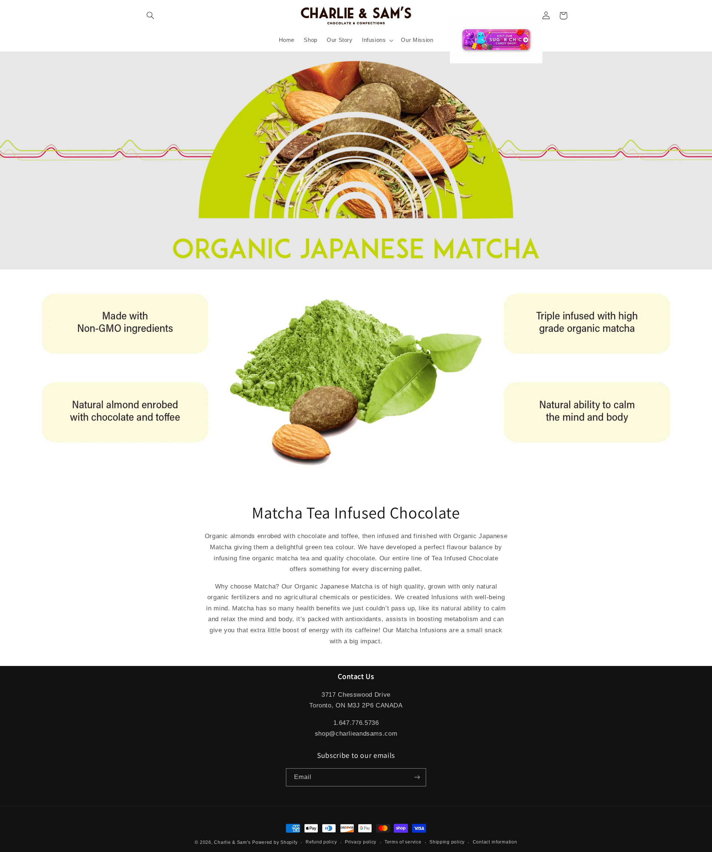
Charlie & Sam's (232, 842)
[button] (150, 15)
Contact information (495, 842)
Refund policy (321, 842)
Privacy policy (360, 842)
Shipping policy (447, 842)
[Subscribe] (417, 777)
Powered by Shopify (274, 842)
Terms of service (403, 842)
